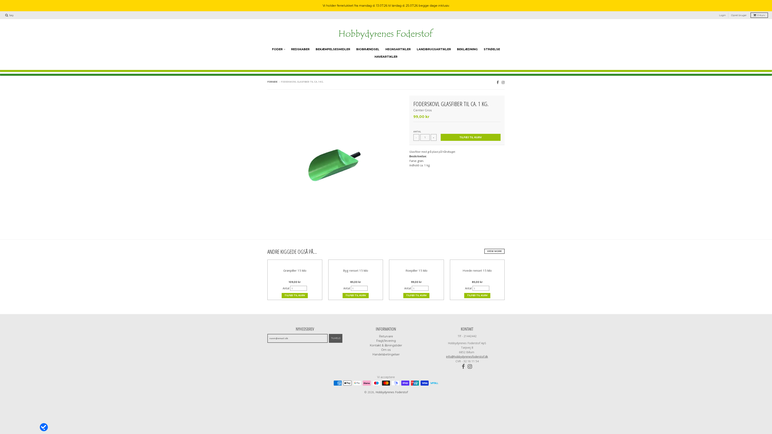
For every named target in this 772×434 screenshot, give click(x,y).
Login (722, 15)
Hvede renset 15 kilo (477, 270)
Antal (417, 131)
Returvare (386, 336)
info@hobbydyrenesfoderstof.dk (467, 356)
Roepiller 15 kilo (416, 270)
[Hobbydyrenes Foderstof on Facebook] (498, 82)
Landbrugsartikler (434, 49)
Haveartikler (386, 56)
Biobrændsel (367, 49)
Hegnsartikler (398, 49)
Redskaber (300, 49)
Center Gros (422, 110)
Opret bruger (739, 15)
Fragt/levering (386, 341)
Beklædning (467, 49)
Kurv (761, 15)
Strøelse (492, 49)
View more (494, 251)
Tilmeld (335, 338)
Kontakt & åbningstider (386, 345)
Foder (277, 49)
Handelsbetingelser (386, 354)
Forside (272, 82)
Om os (386, 350)
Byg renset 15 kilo (355, 270)
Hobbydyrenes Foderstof (392, 392)
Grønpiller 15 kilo (294, 270)
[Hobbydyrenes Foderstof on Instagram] (503, 82)
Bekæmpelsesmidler (333, 49)
